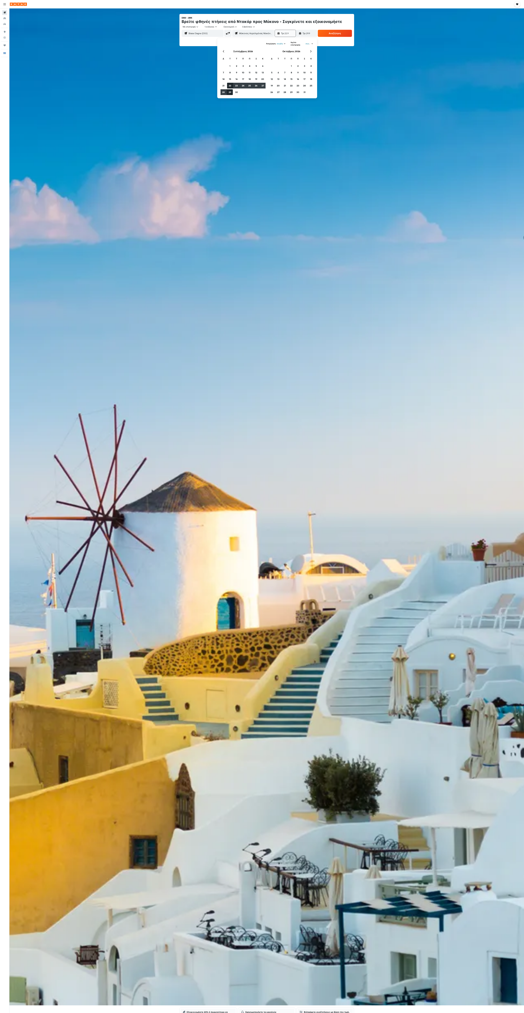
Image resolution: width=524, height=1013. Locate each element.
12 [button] (256, 72)
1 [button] (291, 66)
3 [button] (243, 66)
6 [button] (262, 66)
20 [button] (262, 79)
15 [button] (230, 79)
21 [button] (223, 85)
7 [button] (223, 72)
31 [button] (304, 92)
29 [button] (230, 92)
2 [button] (236, 66)
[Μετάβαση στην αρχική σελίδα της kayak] (18, 4)
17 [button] (243, 79)
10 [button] (243, 72)
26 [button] (256, 85)
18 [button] (250, 79)
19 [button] (256, 79)
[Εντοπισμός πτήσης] (4, 37)
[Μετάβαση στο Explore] (4, 32)
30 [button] (236, 92)
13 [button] (263, 72)
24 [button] (243, 85)
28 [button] (223, 92)
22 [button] (230, 85)
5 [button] (256, 66)
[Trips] (4, 45)
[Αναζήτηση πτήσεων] (4, 12)
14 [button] (223, 79)
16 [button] (237, 79)
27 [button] (263, 85)
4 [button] (249, 66)
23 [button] (236, 85)
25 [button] (249, 85)
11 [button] (249, 72)
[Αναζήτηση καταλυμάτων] (4, 18)
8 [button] (230, 72)
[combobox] (191, 26)
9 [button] (236, 72)
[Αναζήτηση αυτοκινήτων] (4, 24)
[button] (5, 4)
